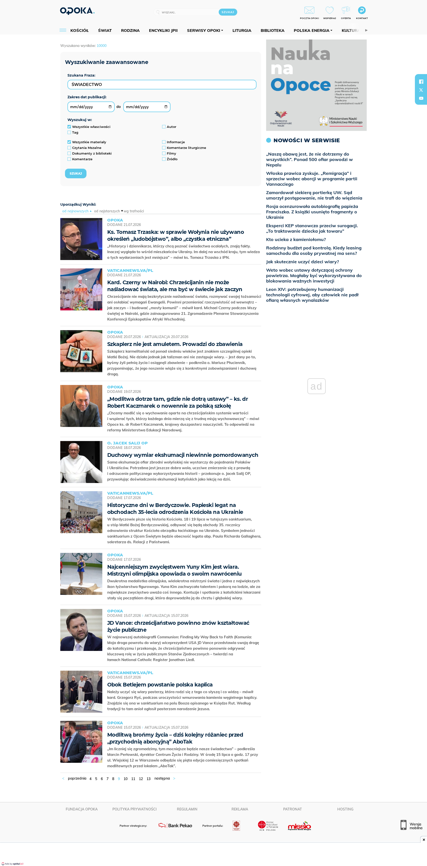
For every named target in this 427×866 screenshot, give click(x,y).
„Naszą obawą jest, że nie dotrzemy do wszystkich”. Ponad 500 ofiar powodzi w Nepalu (309, 159)
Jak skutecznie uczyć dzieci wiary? (302, 261)
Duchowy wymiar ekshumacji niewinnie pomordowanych (182, 455)
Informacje (176, 142)
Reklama (240, 809)
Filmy (171, 153)
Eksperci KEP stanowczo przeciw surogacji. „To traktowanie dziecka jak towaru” (312, 228)
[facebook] (421, 81)
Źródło (172, 159)
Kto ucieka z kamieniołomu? (296, 239)
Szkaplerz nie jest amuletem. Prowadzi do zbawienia (175, 344)
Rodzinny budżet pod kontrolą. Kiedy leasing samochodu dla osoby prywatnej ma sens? (314, 250)
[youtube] (421, 98)
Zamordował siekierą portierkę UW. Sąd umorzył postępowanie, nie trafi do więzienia (314, 195)
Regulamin (187, 809)
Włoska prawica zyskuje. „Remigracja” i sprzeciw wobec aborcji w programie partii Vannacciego (311, 178)
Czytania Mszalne (86, 148)
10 (126, 779)
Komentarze (82, 159)
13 (148, 779)
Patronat (292, 809)
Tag (75, 132)
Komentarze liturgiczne (186, 148)
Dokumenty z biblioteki (92, 153)
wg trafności (134, 211)
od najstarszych (107, 211)
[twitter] (421, 90)
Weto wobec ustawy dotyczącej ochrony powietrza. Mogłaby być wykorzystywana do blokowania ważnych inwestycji (314, 275)
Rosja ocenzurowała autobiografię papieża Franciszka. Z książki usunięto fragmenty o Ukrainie (312, 211)
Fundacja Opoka (82, 809)
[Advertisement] (213, 855)
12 (141, 779)
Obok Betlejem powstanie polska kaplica (160, 685)
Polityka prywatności (134, 809)
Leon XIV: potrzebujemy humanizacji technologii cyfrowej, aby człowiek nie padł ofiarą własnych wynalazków (312, 294)
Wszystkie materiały (89, 142)
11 (133, 779)
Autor (171, 127)
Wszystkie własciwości (91, 127)
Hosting (345, 809)
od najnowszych (75, 211)
